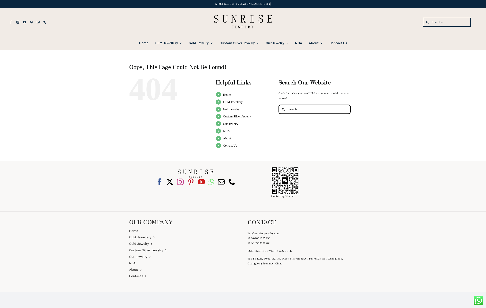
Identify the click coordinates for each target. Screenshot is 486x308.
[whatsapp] (31, 22)
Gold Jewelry (231, 109)
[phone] (45, 22)
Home (227, 94)
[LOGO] (243, 9)
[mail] (38, 22)
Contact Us (230, 145)
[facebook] (11, 22)
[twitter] (169, 181)
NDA (226, 131)
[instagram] (17, 22)
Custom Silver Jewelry (237, 116)
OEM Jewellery (233, 102)
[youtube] (24, 22)
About (227, 138)
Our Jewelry (230, 123)
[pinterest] (191, 181)
